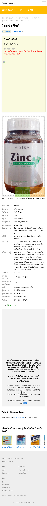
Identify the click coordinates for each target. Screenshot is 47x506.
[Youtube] (6, 455)
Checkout (5, 473)
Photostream (23, 470)
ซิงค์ (15, 305)
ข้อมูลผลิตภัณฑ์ (8, 10)
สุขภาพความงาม (22, 20)
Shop (4, 466)
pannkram (6, 488)
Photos (21, 466)
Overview (6, 31)
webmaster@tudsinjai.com (12, 458)
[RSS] (3, 455)
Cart (3, 470)
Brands (31, 10)
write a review (18, 417)
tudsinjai (5, 485)
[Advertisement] (23, 88)
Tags (21, 10)
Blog (3, 478)
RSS (3, 482)
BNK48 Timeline (8, 491)
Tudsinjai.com (28, 502)
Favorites (22, 473)
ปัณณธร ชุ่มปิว (7, 18)
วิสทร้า (9, 305)
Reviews (17, 31)
